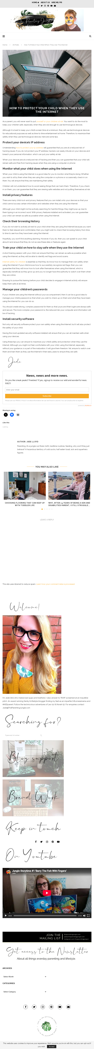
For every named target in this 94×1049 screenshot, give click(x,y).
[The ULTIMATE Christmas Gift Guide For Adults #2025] (25, 486)
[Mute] (84, 915)
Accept (51, 1047)
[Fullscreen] (88, 915)
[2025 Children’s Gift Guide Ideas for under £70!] (69, 486)
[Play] (6, 915)
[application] (47, 893)
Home (34, 2)
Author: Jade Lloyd (27, 442)
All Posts (16, 45)
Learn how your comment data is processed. (55, 584)
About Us (45, 2)
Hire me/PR (57, 2)
